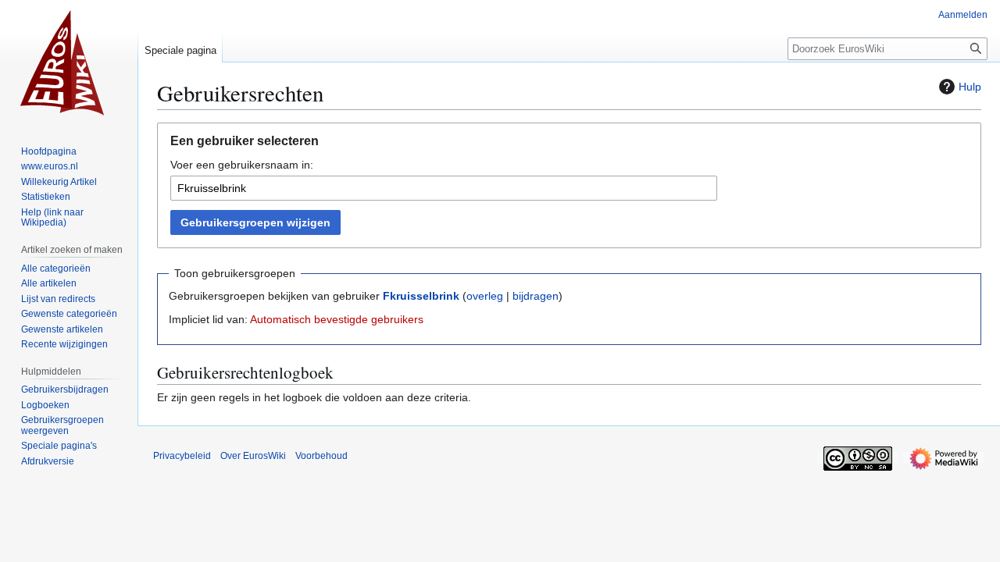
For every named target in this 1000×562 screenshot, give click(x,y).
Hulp (970, 86)
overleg (484, 296)
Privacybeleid (182, 455)
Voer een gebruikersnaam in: (241, 164)
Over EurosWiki (253, 455)
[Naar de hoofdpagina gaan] (68, 62)
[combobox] (443, 188)
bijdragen (535, 296)
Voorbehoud (321, 455)
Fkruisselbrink (421, 296)
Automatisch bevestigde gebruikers (336, 319)
